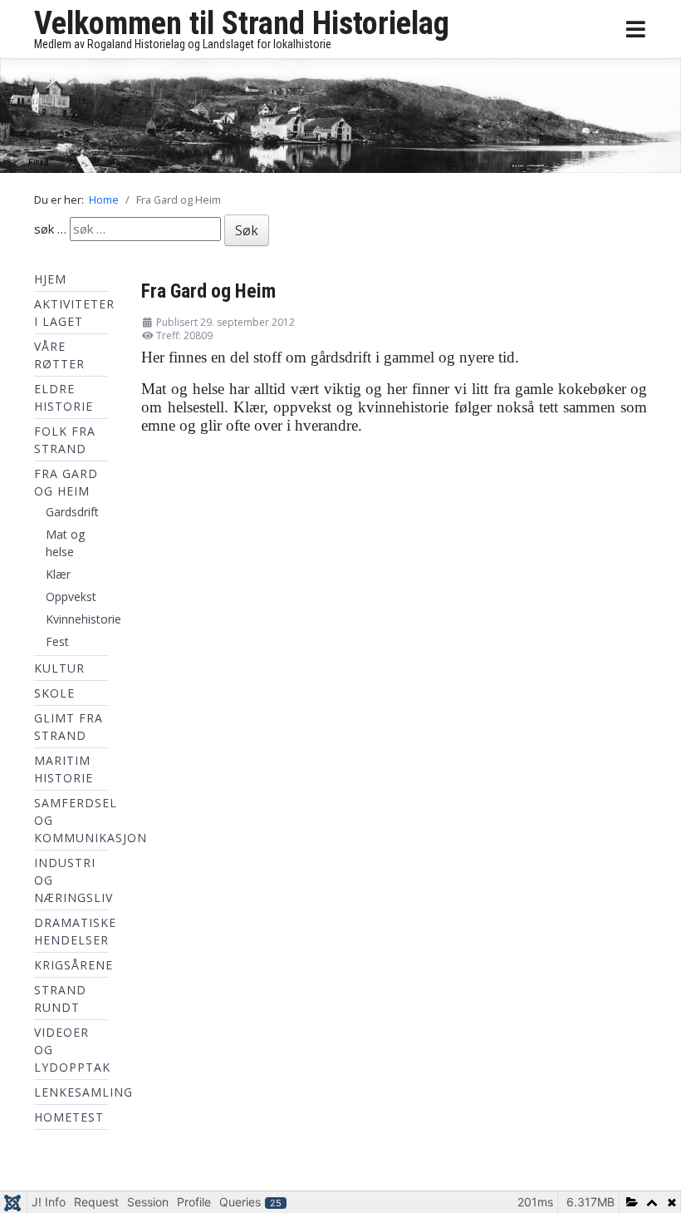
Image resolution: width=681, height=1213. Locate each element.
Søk (246, 230)
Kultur (59, 668)
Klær (58, 574)
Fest (57, 641)
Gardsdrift (72, 512)
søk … (50, 228)
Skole (54, 693)
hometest (69, 1117)
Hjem (50, 279)
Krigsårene (73, 965)
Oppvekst (71, 596)
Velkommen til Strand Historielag (241, 23)
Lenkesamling (83, 1092)
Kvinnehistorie (83, 619)
